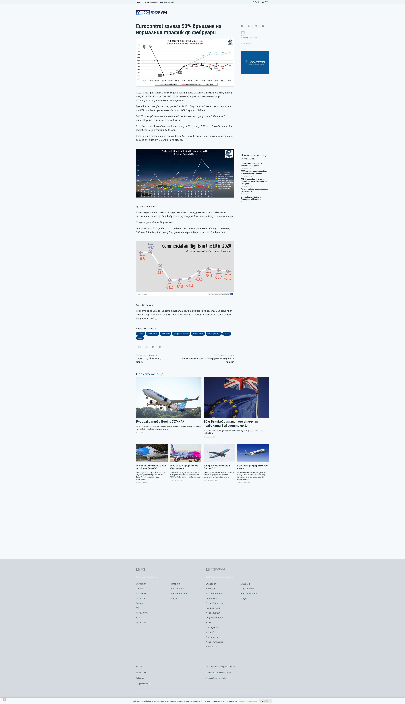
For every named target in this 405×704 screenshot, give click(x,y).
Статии (140, 588)
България (141, 583)
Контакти (141, 672)
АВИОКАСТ (211, 646)
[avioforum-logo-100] (151, 12)
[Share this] (139, 347)
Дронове (210, 632)
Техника (140, 598)
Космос (139, 603)
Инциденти (212, 627)
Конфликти (142, 612)
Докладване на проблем (217, 678)
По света (141, 593)
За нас (139, 666)
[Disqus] (202, 519)
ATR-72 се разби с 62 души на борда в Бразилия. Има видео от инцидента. (254, 181)
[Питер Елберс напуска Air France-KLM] (219, 462)
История (141, 622)
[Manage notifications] (4, 699)
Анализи (210, 588)
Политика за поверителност (220, 666)
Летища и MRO (214, 598)
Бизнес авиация (214, 617)
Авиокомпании (214, 593)
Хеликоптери (213, 608)
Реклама (140, 678)
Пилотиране (213, 637)
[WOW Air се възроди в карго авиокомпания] (185, 462)
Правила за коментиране (218, 672)
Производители (214, 603)
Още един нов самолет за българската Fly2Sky (251, 164)
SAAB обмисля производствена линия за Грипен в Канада (254, 172)
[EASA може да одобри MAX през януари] (253, 463)
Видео (174, 598)
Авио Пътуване (214, 641)
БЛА (138, 617)
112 (138, 608)
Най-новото (177, 588)
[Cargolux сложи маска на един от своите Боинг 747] (152, 463)
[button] (265, 2)
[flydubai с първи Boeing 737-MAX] (168, 407)
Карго (209, 622)
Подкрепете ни (143, 683)
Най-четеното (179, 593)
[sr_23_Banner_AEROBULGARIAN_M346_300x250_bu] (255, 62)
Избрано (175, 583)
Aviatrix (243, 36)
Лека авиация (213, 612)
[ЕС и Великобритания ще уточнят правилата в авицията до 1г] (236, 407)
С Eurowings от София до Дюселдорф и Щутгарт (251, 198)
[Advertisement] (255, 109)
